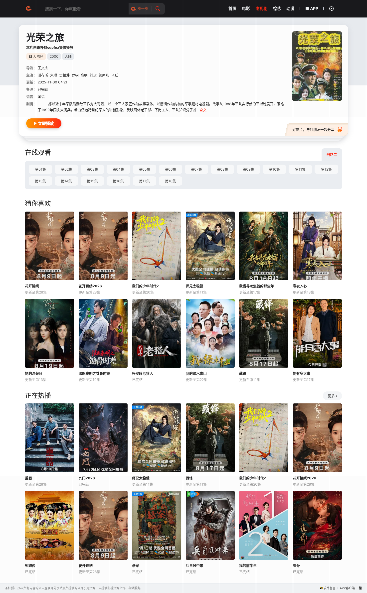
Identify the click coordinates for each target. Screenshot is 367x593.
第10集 (274, 169)
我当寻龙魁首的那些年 (256, 286)
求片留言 (330, 588)
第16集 (118, 181)
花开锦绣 (32, 286)
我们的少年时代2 (145, 286)
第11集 (300, 169)
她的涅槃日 (33, 373)
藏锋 (242, 373)
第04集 (118, 169)
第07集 (196, 169)
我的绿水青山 (196, 373)
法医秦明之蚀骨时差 (94, 373)
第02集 (66, 169)
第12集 (326, 169)
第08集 (222, 169)
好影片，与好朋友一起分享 (313, 129)
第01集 (40, 169)
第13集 (40, 181)
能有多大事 (301, 373)
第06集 (170, 169)
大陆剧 (38, 56)
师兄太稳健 (194, 286)
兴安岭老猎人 (142, 373)
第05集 (144, 169)
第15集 (92, 181)
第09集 (248, 169)
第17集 (144, 181)
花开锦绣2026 (90, 286)
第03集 (92, 169)
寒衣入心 (300, 286)
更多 (331, 396)
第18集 (170, 181)
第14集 (66, 181)
